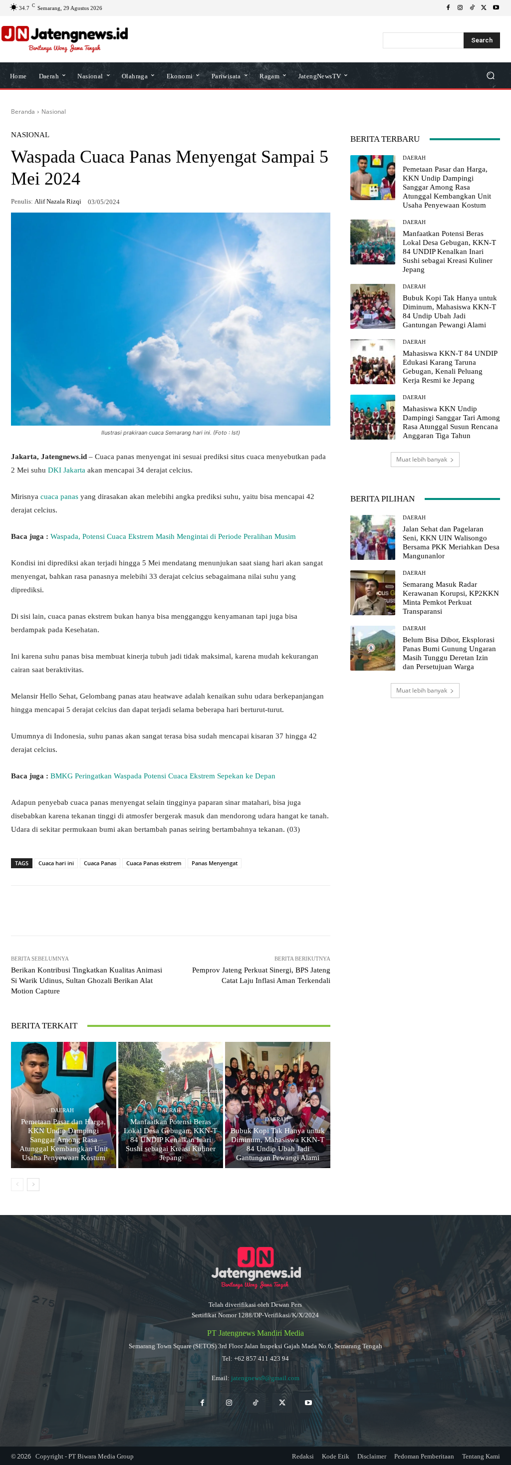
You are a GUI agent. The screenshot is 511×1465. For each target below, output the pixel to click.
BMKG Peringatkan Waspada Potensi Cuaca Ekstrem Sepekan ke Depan (162, 776)
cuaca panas (59, 496)
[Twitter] (282, 1403)
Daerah (62, 1110)
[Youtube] (496, 8)
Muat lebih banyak (421, 459)
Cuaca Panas (100, 863)
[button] (490, 75)
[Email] (178, 911)
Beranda (23, 111)
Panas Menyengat (215, 863)
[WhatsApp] (86, 911)
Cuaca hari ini (56, 863)
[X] (484, 8)
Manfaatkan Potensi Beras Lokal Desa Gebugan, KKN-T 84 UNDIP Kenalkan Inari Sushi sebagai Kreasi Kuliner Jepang (170, 1140)
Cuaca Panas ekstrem (154, 863)
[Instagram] (460, 8)
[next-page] (33, 1184)
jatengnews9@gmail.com (265, 1378)
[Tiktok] (255, 1403)
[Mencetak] (201, 911)
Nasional (53, 111)
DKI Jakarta (66, 470)
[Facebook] (448, 8)
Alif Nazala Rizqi (57, 201)
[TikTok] (472, 8)
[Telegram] (155, 911)
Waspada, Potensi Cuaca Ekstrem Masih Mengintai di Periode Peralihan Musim (173, 536)
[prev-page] (17, 1184)
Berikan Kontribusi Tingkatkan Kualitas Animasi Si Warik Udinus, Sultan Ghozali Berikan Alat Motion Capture (86, 980)
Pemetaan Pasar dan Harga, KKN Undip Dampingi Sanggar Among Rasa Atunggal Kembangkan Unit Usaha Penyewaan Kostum (63, 1140)
